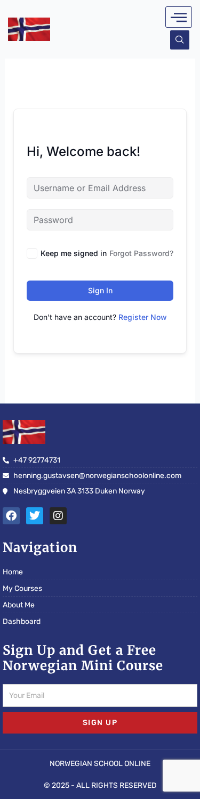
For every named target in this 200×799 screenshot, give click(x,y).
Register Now (142, 317)
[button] (179, 40)
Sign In (100, 290)
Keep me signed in (74, 253)
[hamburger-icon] (178, 17)
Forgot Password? (141, 253)
